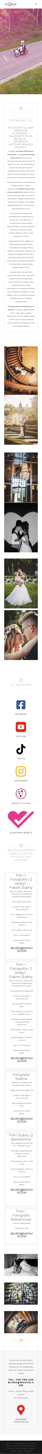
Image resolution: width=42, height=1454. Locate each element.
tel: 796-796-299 (21, 1379)
